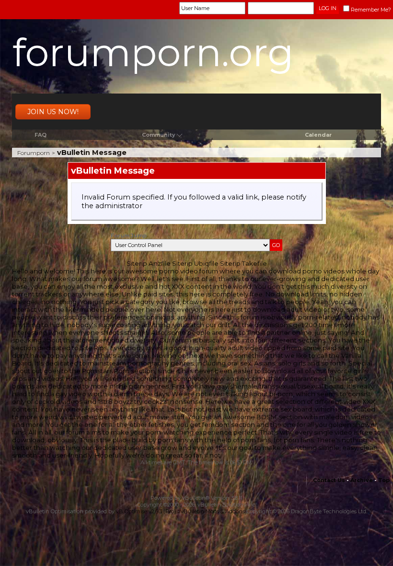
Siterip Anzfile (149, 263)
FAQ (40, 134)
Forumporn (33, 152)
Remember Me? (371, 9)
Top (384, 480)
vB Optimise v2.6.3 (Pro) (146, 511)
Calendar (318, 134)
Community (158, 134)
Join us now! (53, 111)
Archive (361, 480)
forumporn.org (153, 52)
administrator (118, 205)
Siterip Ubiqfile (195, 263)
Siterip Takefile (243, 263)
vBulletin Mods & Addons (213, 511)
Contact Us (329, 480)
